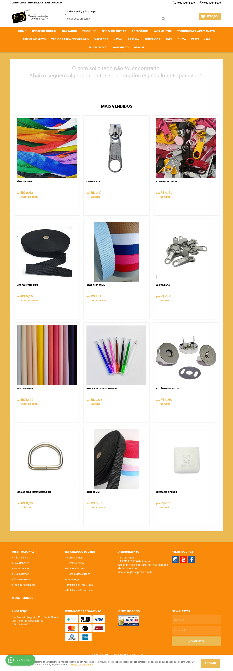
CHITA (182, 39)
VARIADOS (101, 39)
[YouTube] (183, 559)
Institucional (23, 551)
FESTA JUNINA (200, 39)
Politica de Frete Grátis (80, 584)
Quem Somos (19, 3)
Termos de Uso (75, 563)
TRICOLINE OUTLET (114, 31)
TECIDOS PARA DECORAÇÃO (70, 39)
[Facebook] (191, 559)
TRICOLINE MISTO (34, 39)
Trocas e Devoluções (78, 574)
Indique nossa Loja (24, 584)
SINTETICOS (152, 39)
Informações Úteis (80, 551)
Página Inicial (21, 557)
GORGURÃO (121, 47)
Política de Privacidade (80, 590)
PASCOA (133, 39)
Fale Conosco (53, 3)
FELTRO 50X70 (98, 47)
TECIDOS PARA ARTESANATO (196, 31)
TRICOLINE (89, 31)
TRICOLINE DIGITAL (44, 31)
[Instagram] (175, 559)
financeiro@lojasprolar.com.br (135, 572)
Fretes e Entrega (76, 568)
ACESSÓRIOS (140, 31)
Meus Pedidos (35, 3)
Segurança (73, 579)
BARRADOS (69, 31)
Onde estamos (22, 579)
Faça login (90, 11)
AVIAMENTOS (163, 31)
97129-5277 (186, 2)
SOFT (168, 39)
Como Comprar (75, 557)
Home (22, 31)
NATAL (118, 39)
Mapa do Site (21, 568)
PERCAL (139, 47)
